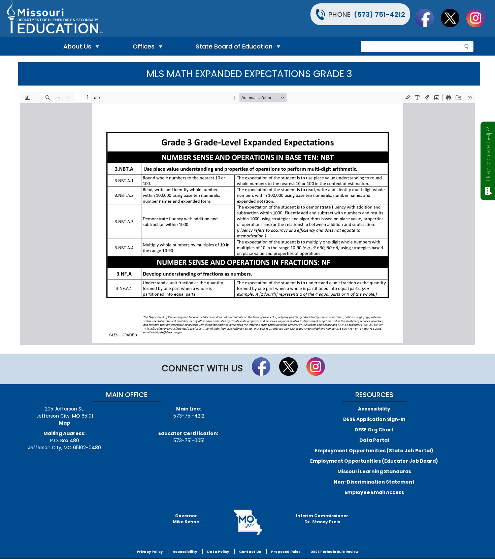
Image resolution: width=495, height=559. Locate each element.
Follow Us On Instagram (479, 17)
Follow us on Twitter (453, 17)
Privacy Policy (150, 551)
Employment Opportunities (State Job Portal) (374, 450)
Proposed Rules (285, 551)
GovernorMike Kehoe (186, 519)
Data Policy (218, 551)
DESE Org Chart (374, 429)
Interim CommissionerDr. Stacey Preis (322, 519)
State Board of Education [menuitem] (232, 48)
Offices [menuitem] (142, 48)
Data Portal (374, 440)
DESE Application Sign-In (374, 419)
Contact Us (250, 551)
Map (64, 423)
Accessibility (374, 408)
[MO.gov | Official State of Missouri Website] (247, 522)
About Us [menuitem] (75, 48)
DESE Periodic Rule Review (334, 551)
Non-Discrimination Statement (374, 482)
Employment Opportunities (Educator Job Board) (374, 461)
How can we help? (488, 154)
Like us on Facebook (427, 17)
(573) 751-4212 (379, 14)
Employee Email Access (374, 492)
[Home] (126, 18)
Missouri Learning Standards (374, 471)
